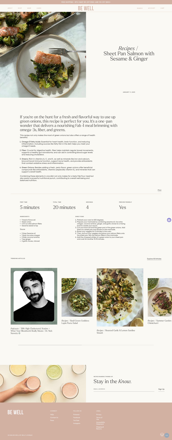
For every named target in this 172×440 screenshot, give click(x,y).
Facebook (76, 417)
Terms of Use (99, 418)
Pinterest (76, 414)
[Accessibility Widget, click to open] (169, 220)
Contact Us (54, 417)
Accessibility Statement (100, 423)
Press (52, 420)
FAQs (52, 414)
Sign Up (161, 389)
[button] (10, 8)
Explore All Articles (154, 259)
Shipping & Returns (100, 428)
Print (159, 190)
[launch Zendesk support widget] (166, 435)
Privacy (98, 414)
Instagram (76, 423)
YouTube (76, 420)
